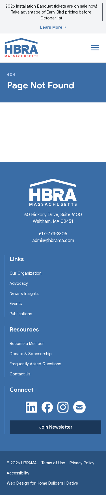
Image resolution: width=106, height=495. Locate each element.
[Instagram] (63, 407)
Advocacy (19, 283)
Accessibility (18, 473)
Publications (21, 313)
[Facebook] (47, 407)
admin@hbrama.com (53, 240)
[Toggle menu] (94, 47)
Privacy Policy (82, 462)
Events (16, 303)
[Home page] (21, 48)
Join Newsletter (55, 427)
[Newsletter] (79, 407)
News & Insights (24, 293)
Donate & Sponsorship (31, 353)
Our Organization (26, 273)
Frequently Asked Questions (35, 363)
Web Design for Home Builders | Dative (42, 483)
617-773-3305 (53, 234)
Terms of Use (53, 462)
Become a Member (27, 343)
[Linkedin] (31, 407)
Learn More (51, 27)
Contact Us (20, 374)
